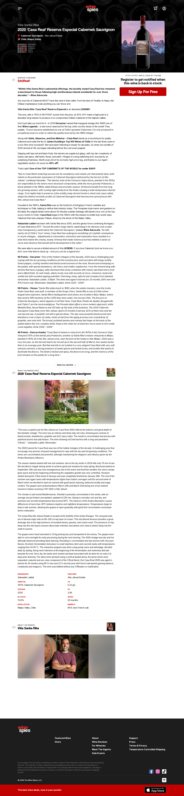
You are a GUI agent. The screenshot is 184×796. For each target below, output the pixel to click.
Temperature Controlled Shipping (147, 749)
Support (133, 738)
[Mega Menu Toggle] (19, 8)
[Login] (164, 8)
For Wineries (99, 745)
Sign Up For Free (143, 91)
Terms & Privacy (138, 745)
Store (58, 741)
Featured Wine (63, 738)
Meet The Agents (101, 749)
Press (132, 741)
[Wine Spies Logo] (24, 735)
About (95, 738)
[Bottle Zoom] (160, 25)
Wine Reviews (99, 741)
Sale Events (98, 753)
